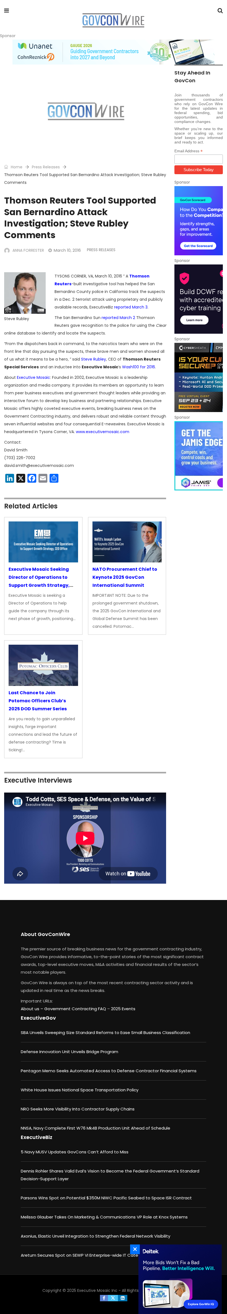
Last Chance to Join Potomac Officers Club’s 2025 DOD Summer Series (38, 701)
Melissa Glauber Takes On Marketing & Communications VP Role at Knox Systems (104, 1217)
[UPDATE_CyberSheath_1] (198, 377)
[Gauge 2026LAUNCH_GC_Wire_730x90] (113, 52)
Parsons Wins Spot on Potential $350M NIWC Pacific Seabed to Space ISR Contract (106, 1198)
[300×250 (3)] (198, 299)
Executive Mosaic (33, 377)
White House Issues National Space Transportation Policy (79, 1090)
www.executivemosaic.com (102, 431)
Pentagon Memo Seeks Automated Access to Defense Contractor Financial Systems (109, 1071)
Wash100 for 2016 (138, 367)
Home (16, 167)
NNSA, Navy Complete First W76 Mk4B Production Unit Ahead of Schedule (95, 1128)
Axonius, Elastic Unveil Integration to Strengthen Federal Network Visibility (95, 1236)
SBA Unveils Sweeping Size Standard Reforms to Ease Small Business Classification (105, 1032)
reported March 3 (131, 307)
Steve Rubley (93, 359)
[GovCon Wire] (113, 21)
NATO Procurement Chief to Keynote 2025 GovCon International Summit (124, 577)
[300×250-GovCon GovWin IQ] (178, 1279)
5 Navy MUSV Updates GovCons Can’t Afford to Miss (74, 1152)
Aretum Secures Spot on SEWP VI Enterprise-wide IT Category (84, 1255)
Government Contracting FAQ (75, 1009)
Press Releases (46, 167)
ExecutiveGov (38, 1017)
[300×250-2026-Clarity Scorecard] (198, 220)
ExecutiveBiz (36, 1137)
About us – (32, 1009)
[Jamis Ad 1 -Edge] (198, 455)
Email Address (188, 151)
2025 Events (123, 1009)
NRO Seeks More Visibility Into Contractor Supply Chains (78, 1109)
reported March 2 (118, 317)
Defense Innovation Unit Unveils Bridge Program (69, 1052)
